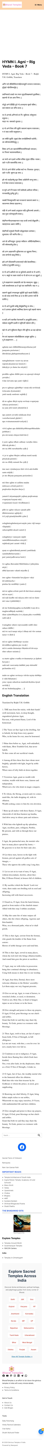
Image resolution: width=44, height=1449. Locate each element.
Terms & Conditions (11, 1390)
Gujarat (11, 1306)
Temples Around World (13, 1243)
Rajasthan (14, 1328)
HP (34, 1306)
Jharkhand (15, 1314)
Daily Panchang (8, 1421)
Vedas (6, 1188)
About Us (8, 1403)
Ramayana (6, 1163)
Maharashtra (29, 1328)
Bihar (14, 1342)
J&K (22, 1299)
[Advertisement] (22, 36)
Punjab (22, 1349)
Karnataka (29, 1314)
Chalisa (7, 1193)
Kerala (13, 1321)
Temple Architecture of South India (17, 1177)
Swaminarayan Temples (13, 1246)
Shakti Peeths (9, 1206)
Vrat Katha (6, 1429)
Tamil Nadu (14, 1335)
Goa (31, 1299)
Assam (33, 1349)
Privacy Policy (9, 1387)
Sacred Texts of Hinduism (12, 1158)
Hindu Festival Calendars (11, 1425)
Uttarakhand (29, 1335)
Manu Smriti (8, 1185)
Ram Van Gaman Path (10, 1167)
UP (32, 1321)
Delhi (13, 1299)
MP (23, 1321)
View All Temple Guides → (22, 1356)
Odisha (10, 1349)
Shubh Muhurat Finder (10, 1433)
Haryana (24, 1306)
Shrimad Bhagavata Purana (14, 1204)
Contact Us (8, 1405)
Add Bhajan (8, 1408)
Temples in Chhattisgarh (13, 1258)
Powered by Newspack (10, 1445)
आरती (6, 1198)
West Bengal (27, 1342)
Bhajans (7, 1196)
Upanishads (8, 1190)
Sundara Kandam (10, 1201)
